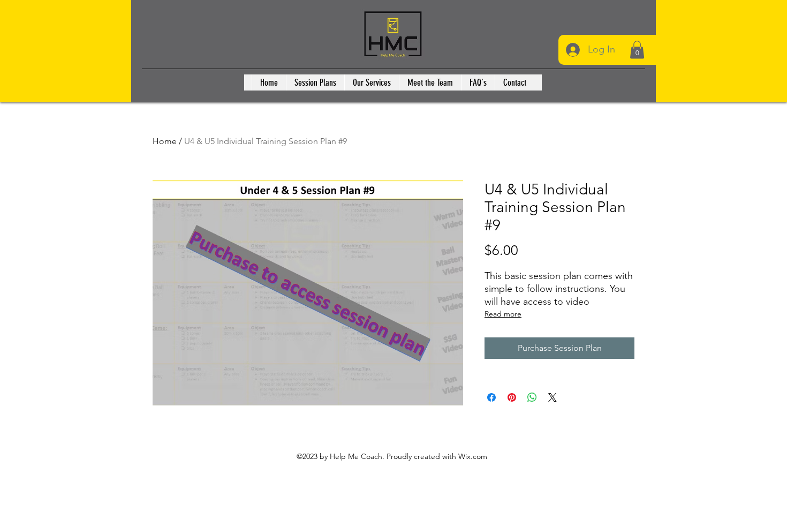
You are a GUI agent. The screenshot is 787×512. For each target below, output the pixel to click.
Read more (503, 314)
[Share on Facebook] (491, 397)
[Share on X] (552, 397)
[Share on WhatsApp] (532, 397)
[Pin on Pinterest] (511, 397)
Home (165, 141)
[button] (637, 49)
